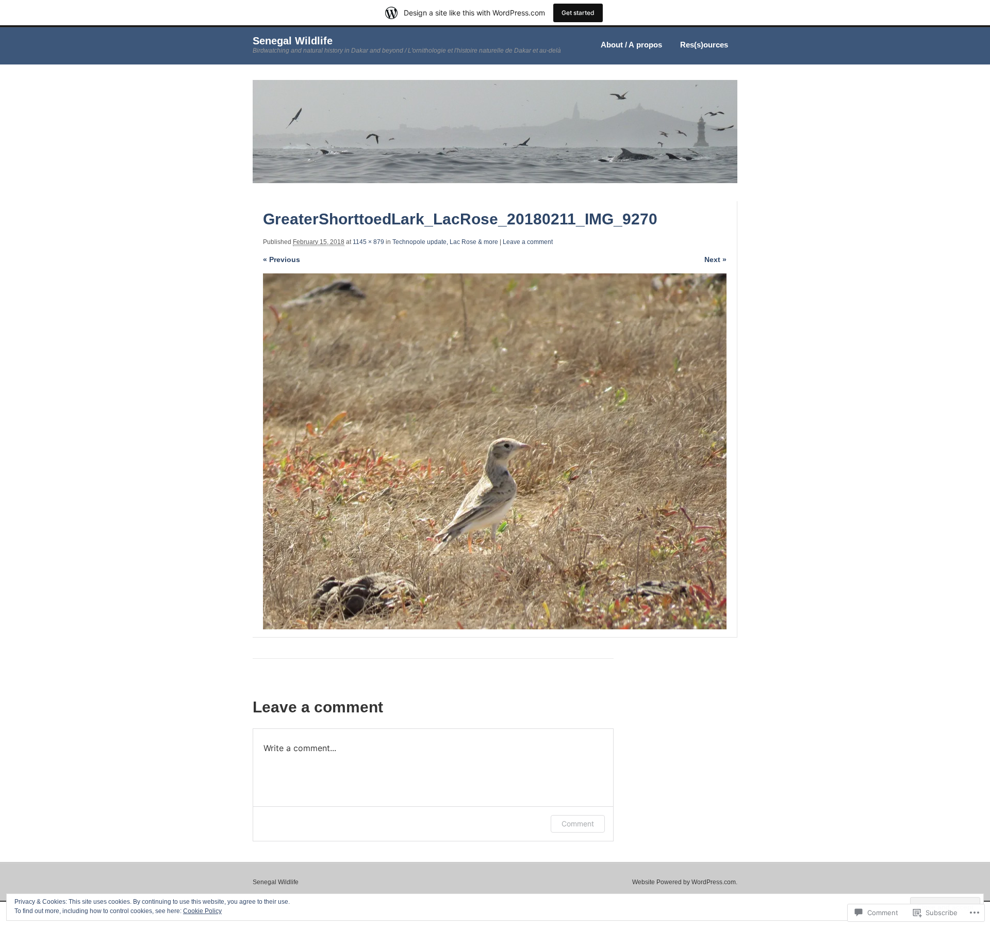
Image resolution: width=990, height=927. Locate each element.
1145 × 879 (368, 242)
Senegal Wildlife (293, 40)
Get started (578, 13)
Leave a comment (528, 242)
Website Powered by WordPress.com (684, 882)
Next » (715, 259)
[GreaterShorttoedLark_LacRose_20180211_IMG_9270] (495, 451)
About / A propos (631, 44)
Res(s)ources (704, 44)
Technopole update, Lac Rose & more (445, 242)
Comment (578, 823)
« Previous (281, 259)
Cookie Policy (202, 911)
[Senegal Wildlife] (495, 181)
